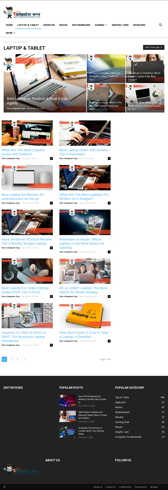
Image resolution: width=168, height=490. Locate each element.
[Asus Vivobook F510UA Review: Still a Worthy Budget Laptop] (27, 222)
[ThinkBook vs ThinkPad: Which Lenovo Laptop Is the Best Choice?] (145, 68)
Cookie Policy (125, 487)
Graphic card (120, 24)
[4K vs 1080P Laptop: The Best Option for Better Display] (85, 271)
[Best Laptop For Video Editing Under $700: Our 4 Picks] (27, 271)
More (9, 32)
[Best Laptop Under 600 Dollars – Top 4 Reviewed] (85, 133)
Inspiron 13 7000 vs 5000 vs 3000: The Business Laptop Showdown (24, 337)
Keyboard (139, 24)
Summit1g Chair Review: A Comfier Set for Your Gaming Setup (91, 431)
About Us (98, 487)
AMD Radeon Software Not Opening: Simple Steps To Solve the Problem (92, 415)
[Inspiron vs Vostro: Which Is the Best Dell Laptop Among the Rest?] (106, 98)
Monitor (49, 24)
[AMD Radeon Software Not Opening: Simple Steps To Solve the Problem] (67, 416)
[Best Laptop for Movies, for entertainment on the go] (27, 177)
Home (9, 24)
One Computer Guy (16, 108)
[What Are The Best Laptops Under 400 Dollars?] (27, 133)
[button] (160, 25)
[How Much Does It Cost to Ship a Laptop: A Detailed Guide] (85, 315)
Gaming (99, 24)
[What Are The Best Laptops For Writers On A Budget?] (85, 177)
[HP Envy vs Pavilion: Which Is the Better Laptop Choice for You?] (106, 68)
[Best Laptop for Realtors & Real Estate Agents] (45, 90)
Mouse (63, 24)
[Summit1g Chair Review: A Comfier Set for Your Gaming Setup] (67, 432)
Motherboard (81, 24)
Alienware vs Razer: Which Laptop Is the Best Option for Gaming (81, 243)
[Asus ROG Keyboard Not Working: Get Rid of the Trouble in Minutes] (67, 400)
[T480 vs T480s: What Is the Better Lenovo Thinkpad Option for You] (145, 98)
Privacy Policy (140, 487)
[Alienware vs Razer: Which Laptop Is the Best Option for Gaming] (85, 222)
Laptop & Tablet (28, 24)
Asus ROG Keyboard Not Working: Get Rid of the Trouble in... (92, 399)
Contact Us (110, 487)
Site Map (154, 487)
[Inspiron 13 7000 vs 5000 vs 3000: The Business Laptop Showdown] (27, 315)
